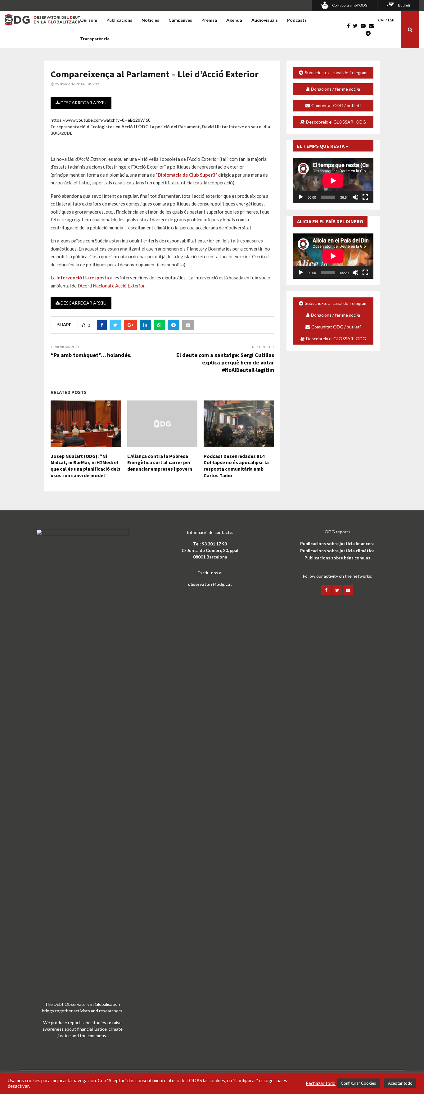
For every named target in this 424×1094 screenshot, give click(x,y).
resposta (99, 277)
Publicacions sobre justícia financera (337, 543)
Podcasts (297, 20)
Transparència (95, 38)
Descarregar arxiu (83, 102)
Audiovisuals (264, 20)
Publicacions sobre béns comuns (337, 557)
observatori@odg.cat (210, 584)
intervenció (69, 277)
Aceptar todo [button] (400, 1083)
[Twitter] (357, 25)
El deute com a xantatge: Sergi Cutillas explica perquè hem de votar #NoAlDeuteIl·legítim (225, 362)
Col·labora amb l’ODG (350, 5)
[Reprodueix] (301, 197)
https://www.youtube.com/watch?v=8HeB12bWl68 (101, 120)
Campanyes (180, 20)
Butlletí (404, 5)
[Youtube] (365, 25)
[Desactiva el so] (355, 197)
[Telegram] (370, 33)
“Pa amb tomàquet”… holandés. (91, 355)
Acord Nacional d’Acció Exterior (112, 285)
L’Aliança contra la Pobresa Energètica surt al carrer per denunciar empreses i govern (159, 462)
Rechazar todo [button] (321, 1083)
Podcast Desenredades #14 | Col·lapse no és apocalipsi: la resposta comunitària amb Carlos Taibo (236, 465)
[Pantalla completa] (365, 197)
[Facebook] (350, 25)
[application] (333, 180)
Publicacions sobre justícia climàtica (337, 550)
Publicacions (119, 20)
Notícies (150, 20)
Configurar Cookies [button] (358, 1083)
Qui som (88, 20)
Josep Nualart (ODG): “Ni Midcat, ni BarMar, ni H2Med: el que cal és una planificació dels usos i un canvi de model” (85, 465)
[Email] (373, 25)
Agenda (234, 20)
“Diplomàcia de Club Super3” (186, 175)
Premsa (209, 20)
